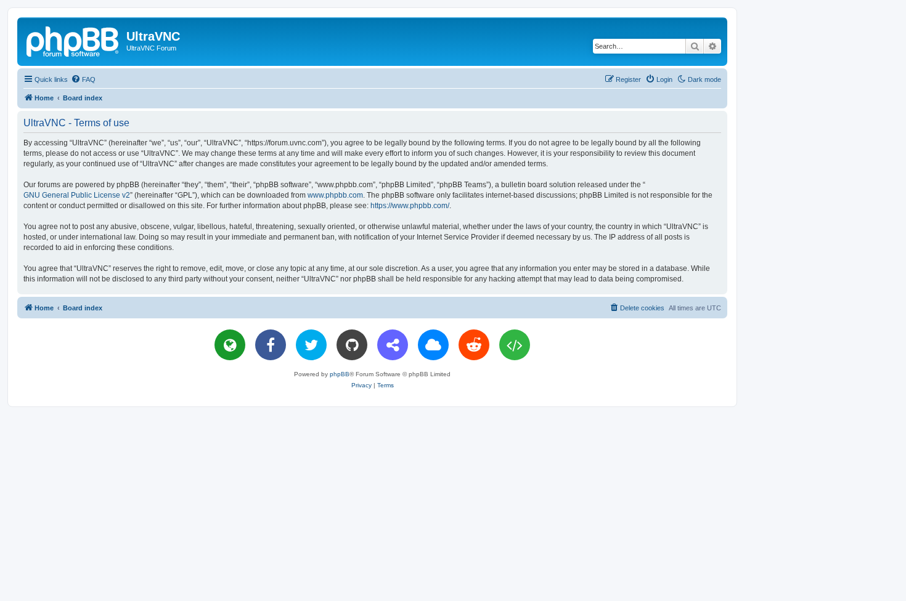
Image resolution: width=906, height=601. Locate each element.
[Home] (73, 40)
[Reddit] (474, 344)
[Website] (229, 344)
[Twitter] (311, 344)
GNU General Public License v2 (76, 195)
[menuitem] (83, 79)
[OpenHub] (514, 344)
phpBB (339, 374)
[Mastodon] (392, 344)
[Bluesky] (433, 344)
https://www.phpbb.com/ (409, 205)
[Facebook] (270, 344)
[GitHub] (352, 344)
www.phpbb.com (335, 195)
